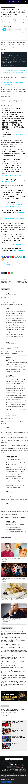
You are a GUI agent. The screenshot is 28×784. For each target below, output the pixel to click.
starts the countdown (9, 87)
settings (12, 779)
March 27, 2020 (7, 182)
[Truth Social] (8, 257)
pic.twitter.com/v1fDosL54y (13, 207)
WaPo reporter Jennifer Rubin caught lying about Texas (21, 283)
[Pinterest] (9, 273)
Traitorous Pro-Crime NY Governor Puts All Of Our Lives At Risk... (18, 730)
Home (2, 5)
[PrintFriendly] (21, 257)
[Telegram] (16, 257)
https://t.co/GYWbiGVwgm (12, 205)
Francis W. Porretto (11, 521)
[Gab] (10, 257)
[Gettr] (13, 257)
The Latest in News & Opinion (9, 7)
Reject (9, 781)
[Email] (18, 257)
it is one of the (9, 100)
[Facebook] (2, 257)
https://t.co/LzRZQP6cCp (11, 245)
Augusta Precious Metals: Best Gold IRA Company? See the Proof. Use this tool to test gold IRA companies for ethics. (15, 72)
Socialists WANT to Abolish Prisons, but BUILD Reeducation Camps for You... (18, 738)
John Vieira (9, 375)
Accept (4, 781)
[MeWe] (24, 257)
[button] (26, 2)
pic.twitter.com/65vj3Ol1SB (13, 176)
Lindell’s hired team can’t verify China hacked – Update (6, 283)
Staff (3, 16)
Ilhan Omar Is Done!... (16, 743)
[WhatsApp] (12, 273)
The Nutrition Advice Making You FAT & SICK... (17, 722)
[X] (5, 257)
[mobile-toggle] (2, 2)
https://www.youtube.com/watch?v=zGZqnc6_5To (13, 517)
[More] (2, 259)
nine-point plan (6, 93)
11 (26, 16)
